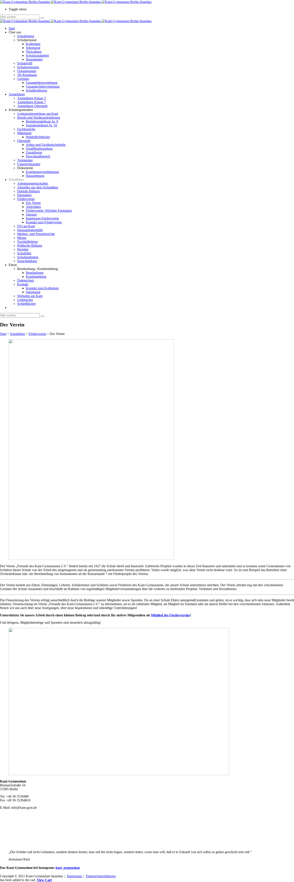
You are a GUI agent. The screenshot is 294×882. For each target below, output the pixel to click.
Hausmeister (34, 59)
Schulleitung (25, 36)
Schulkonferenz (36, 90)
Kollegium (33, 44)
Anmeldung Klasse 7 (31, 102)
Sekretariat (33, 48)
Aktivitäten (33, 207)
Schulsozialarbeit (37, 55)
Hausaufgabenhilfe (30, 230)
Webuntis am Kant (29, 296)
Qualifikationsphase (39, 148)
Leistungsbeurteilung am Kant (37, 113)
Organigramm (26, 71)
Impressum (75, 876)
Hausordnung (35, 176)
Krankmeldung (36, 276)
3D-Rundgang (27, 75)
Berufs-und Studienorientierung (38, 117)
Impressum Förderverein (42, 218)
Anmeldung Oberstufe (32, 106)
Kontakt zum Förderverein (44, 222)
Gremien (23, 79)
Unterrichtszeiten (28, 164)
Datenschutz (25, 280)
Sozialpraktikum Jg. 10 (41, 125)
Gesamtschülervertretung (43, 86)
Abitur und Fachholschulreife (46, 144)
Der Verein (33, 203)
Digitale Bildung (28, 191)
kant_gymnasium (68, 868)
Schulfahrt (24, 253)
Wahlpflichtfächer (38, 137)
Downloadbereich (38, 156)
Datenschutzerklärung (101, 876)
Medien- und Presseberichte (36, 234)
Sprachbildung (27, 261)
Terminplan (25, 160)
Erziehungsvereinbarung (42, 172)
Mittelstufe (24, 133)
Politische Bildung (29, 245)
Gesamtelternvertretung (41, 82)
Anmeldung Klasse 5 (31, 98)
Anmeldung (17, 94)
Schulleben (17, 334)
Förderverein (26, 199)
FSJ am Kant (26, 226)
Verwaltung (34, 51)
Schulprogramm (28, 67)
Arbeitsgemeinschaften (32, 183)
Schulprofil (24, 63)
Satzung (31, 214)
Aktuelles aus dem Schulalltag (37, 187)
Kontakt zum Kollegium (42, 288)
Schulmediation (27, 257)
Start (12, 28)
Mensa (21, 238)
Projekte (22, 249)
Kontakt (22, 284)
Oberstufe (24, 141)
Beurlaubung (34, 272)
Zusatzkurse (34, 152)
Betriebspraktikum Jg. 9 (42, 121)
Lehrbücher (25, 300)
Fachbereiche (26, 129)
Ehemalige (24, 195)
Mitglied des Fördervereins (170, 615)
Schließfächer (26, 303)
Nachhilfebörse (27, 241)
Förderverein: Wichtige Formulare (49, 210)
